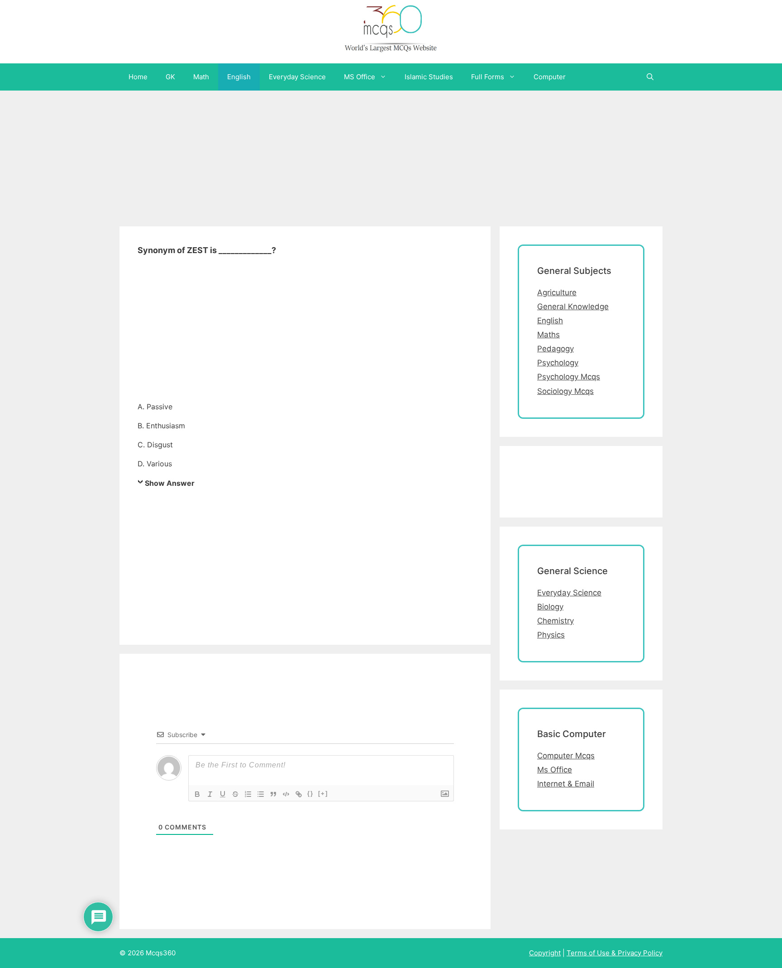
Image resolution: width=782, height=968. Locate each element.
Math (201, 76)
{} (310, 793)
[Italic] (210, 794)
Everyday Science (297, 76)
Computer (550, 76)
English (239, 76)
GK (170, 76)
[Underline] (222, 794)
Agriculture (557, 292)
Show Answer (170, 483)
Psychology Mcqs (568, 376)
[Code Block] (286, 794)
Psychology (557, 362)
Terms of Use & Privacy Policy (615, 953)
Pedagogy (555, 348)
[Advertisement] (271, 154)
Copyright (545, 953)
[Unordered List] (260, 794)
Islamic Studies (429, 76)
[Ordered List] (248, 794)
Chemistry (555, 620)
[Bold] (197, 794)
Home (138, 76)
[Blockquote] (273, 794)
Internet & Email (565, 783)
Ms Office (554, 769)
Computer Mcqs (566, 755)
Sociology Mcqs (565, 391)
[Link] (298, 794)
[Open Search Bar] (650, 77)
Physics (551, 634)
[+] (323, 793)
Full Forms (487, 76)
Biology (550, 606)
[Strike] (235, 794)
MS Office (359, 76)
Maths (548, 334)
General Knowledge (573, 306)
